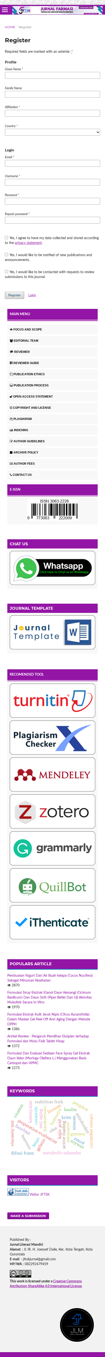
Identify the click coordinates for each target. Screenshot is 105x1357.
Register (14, 295)
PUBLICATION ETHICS (29, 374)
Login (32, 295)
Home (10, 27)
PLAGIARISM (22, 419)
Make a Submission (28, 1216)
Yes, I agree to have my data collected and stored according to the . (52, 240)
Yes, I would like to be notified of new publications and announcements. (48, 257)
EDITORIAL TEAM (26, 340)
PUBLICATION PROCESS (31, 385)
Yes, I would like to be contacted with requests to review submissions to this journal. (49, 274)
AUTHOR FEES (24, 463)
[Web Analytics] (18, 1194)
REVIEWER (22, 352)
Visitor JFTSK (40, 1194)
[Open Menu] (5, 10)
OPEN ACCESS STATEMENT (33, 396)
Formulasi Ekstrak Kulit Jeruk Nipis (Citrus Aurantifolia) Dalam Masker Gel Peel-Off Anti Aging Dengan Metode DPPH (48, 1019)
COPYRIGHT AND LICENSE (32, 407)
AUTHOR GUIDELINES (29, 441)
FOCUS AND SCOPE (27, 329)
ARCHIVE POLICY (25, 452)
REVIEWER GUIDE (26, 363)
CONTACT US (22, 475)
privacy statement (28, 243)
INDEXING (21, 430)
